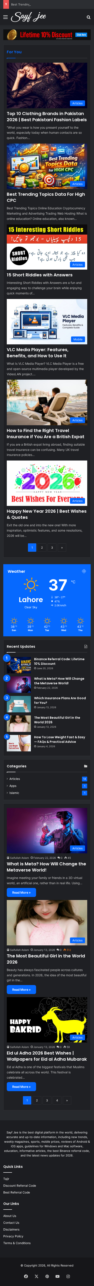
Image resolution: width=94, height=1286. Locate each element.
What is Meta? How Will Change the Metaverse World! (59, 680)
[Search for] (88, 18)
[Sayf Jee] (28, 17)
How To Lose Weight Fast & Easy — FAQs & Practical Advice (59, 739)
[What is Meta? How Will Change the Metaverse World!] (19, 684)
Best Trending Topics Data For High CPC (38, 4)
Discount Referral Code (19, 1185)
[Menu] (5, 18)
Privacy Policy (13, 1236)
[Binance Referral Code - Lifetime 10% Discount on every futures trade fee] (47, 34)
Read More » (21, 892)
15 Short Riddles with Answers (40, 275)
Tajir (6, 1179)
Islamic (14, 793)
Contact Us (11, 1222)
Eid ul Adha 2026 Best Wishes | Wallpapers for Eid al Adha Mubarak (47, 1056)
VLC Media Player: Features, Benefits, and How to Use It (37, 353)
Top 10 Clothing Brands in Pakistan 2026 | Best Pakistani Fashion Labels (47, 116)
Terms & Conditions (17, 1243)
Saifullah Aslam (19, 857)
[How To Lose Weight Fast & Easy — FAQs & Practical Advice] (19, 743)
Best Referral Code (16, 1192)
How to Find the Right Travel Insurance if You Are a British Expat (45, 433)
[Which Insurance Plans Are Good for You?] (19, 704)
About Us (9, 1216)
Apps (12, 786)
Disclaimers (11, 1229)
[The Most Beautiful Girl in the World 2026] (19, 723)
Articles (14, 779)
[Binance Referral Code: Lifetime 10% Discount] (19, 665)
